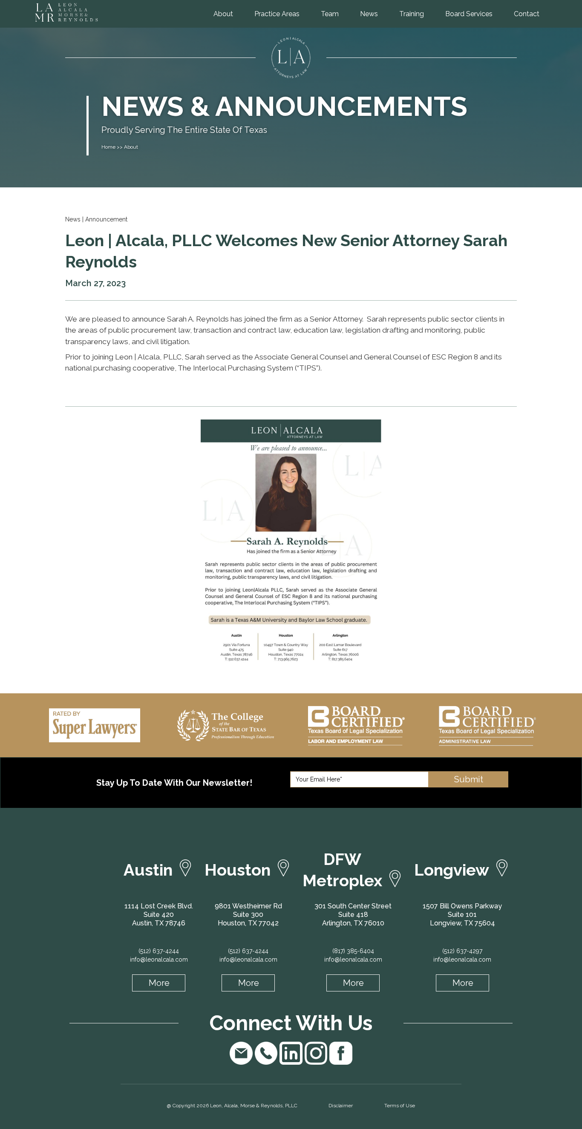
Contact (526, 14)
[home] (85, 12)
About (223, 14)
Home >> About (119, 147)
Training (411, 14)
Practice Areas (277, 14)
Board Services (469, 14)
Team (330, 14)
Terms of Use (399, 1106)
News (369, 14)
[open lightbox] (291, 545)
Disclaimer (340, 1106)
